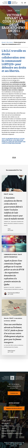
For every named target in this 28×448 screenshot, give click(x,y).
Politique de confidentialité (9, 431)
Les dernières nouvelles (8, 426)
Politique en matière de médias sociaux (12, 433)
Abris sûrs (6, 318)
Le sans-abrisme (18, 318)
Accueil (4, 42)
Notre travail (5, 423)
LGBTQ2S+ (17, 10)
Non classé (10, 42)
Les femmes (7, 320)
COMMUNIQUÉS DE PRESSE (10, 254)
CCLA (9, 34)
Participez (4, 428)
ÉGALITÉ (10, 10)
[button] (25, 3)
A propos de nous (6, 420)
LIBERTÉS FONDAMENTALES (10, 257)
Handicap (11, 194)
